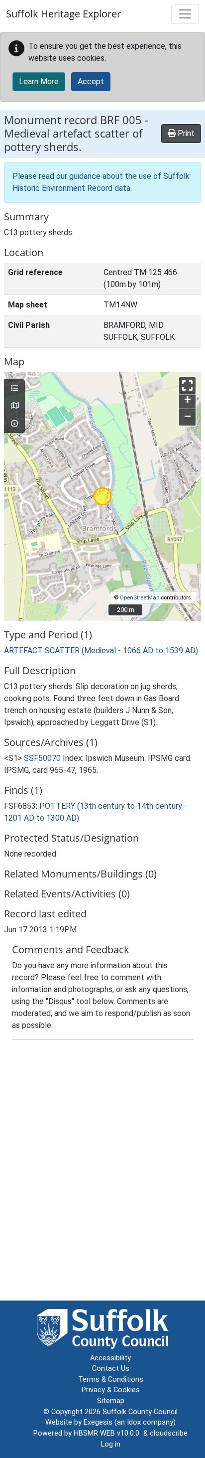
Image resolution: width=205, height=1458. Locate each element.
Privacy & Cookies (111, 1390)
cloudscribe (169, 1433)
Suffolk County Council (140, 1412)
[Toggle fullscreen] (187, 385)
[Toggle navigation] (185, 14)
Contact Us (110, 1368)
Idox (134, 1422)
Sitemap (110, 1401)
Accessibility (110, 1358)
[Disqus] (102, 1172)
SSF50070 (42, 758)
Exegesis (98, 1422)
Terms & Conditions (110, 1379)
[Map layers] (14, 389)
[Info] (14, 424)
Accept (91, 81)
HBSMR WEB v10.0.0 (108, 1433)
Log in (110, 1444)
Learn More (39, 81)
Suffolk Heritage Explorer (63, 13)
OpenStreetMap (139, 597)
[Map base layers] (14, 406)
